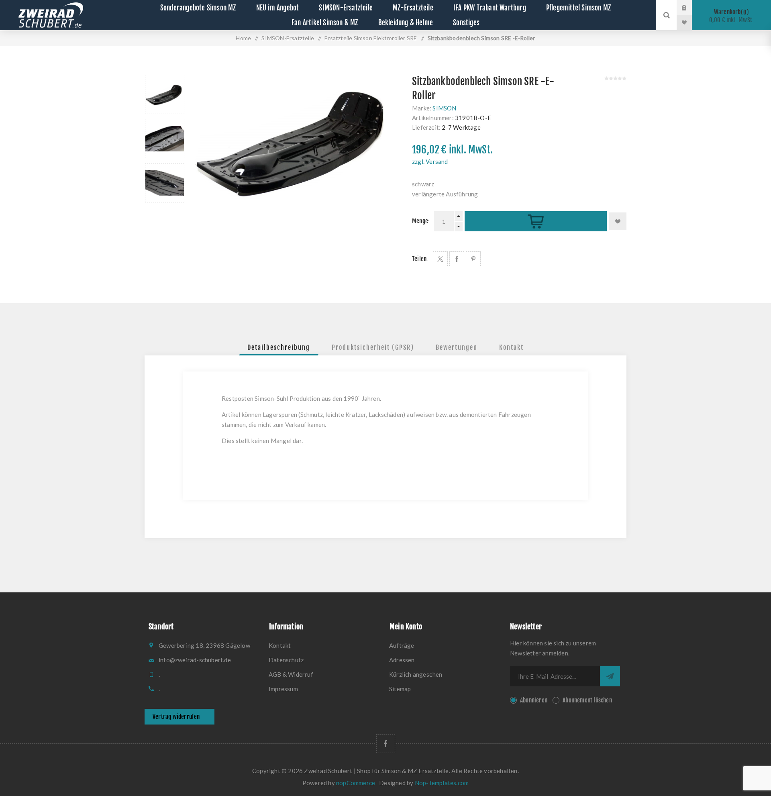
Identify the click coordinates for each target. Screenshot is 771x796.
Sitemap (400, 688)
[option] (165, 94)
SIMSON (444, 108)
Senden (610, 676)
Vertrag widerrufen (176, 716)
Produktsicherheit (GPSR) (373, 347)
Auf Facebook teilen (456, 258)
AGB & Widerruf (291, 674)
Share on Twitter (440, 258)
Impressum (283, 688)
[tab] (278, 347)
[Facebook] (385, 743)
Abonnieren (533, 700)
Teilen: (420, 259)
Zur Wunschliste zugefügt (617, 221)
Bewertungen (456, 347)
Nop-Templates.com (442, 782)
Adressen (402, 659)
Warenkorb (731, 16)
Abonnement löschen (587, 700)
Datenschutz (286, 659)
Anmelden (690, 7)
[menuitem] (325, 645)
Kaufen (535, 221)
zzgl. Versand (430, 161)
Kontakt (511, 347)
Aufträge (401, 645)
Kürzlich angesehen (416, 674)
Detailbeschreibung (278, 347)
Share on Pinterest (473, 258)
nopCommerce (355, 782)
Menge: (421, 221)
